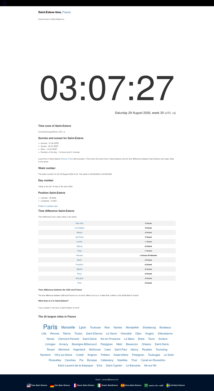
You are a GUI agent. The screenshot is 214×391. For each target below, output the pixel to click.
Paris (79, 283)
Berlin (79, 260)
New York (79, 223)
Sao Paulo (80, 237)
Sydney (79, 246)
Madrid (79, 269)
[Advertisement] (107, 41)
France (66, 12)
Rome (79, 273)
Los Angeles (79, 228)
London (79, 241)
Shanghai (79, 278)
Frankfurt (79, 264)
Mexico (79, 232)
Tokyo (79, 250)
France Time (66, 159)
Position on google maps (48, 206)
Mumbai (79, 255)
